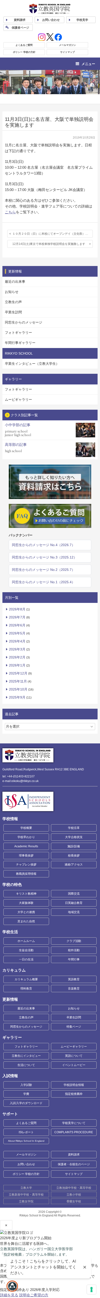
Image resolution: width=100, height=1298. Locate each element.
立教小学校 (74, 1194)
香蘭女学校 (74, 1201)
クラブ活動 (74, 941)
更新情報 (10, 999)
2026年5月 (17, 633)
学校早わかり (26, 837)
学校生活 (10, 932)
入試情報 (10, 1076)
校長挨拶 (74, 855)
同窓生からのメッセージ (23, 322)
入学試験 (26, 1085)
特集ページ (74, 1026)
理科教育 (26, 988)
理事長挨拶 (26, 855)
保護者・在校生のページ (74, 1164)
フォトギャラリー (18, 332)
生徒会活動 (26, 950)
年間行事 (74, 959)
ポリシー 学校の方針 (24, 52)
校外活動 (74, 950)
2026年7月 (17, 617)
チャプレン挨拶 (26, 864)
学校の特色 (12, 884)
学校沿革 (74, 828)
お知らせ (11, 292)
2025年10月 (18, 689)
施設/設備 (73, 846)
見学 (82, 20)
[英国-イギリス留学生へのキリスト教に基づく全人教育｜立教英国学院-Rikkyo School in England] (50, 9)
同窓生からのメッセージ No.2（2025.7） (43, 570)
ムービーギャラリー (74, 1046)
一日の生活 (26, 959)
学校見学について (73, 1123)
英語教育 (74, 979)
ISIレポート (26, 1132)
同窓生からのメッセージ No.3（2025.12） (44, 557)
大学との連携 (26, 912)
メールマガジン (67, 45)
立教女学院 (26, 1201)
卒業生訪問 (13, 312)
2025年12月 (18, 673)
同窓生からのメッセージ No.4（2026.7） (43, 545)
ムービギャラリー (18, 399)
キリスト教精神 (26, 893)
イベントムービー (73, 1065)
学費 (26, 1094)
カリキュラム (14, 970)
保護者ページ (20, 27)
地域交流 (74, 912)
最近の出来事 (15, 281)
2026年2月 (17, 657)
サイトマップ (67, 52)
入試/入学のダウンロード (26, 1103)
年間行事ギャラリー (20, 343)
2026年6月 (17, 625)
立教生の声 (13, 302)
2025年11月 (18, 681)
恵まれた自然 (26, 921)
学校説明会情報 (74, 1085)
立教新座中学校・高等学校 (26, 1194)
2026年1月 (17, 665)
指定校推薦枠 (74, 1094)
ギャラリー (12, 1037)
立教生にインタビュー (26, 1055)
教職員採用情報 (26, 873)
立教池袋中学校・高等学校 (73, 1188)
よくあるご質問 (24, 45)
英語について (74, 1055)
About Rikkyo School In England (26, 1141)
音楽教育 (74, 988)
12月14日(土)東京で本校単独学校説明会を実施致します (48, 244)
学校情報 (10, 819)
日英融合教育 (74, 903)
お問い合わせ (51, 20)
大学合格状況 (74, 837)
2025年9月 (17, 697)
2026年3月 (17, 649)
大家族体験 (26, 903)
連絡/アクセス (74, 864)
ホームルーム (26, 941)
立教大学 (26, 1188)
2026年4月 (17, 641)
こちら (10, 212)
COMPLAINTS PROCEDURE (73, 1132)
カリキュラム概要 (26, 979)
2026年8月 (17, 609)
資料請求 (74, 1154)
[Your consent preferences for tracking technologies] (91, 1289)
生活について (26, 1065)
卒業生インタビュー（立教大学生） (32, 364)
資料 (19, 20)
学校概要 (26, 828)
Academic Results (26, 846)
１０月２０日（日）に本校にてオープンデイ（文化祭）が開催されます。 (52, 233)
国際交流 (74, 893)
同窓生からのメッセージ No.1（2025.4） (43, 582)
